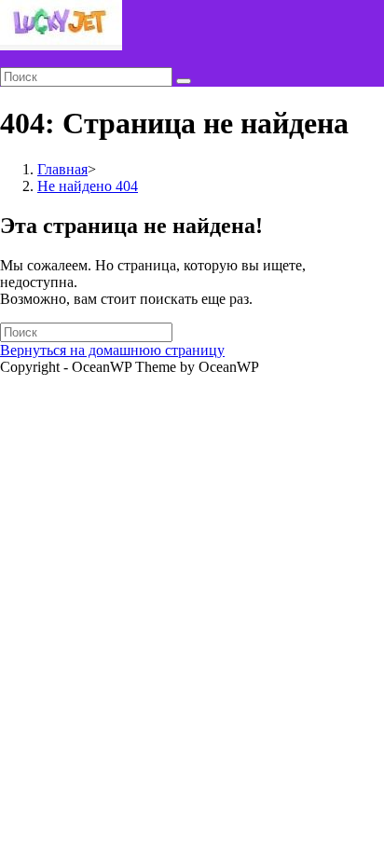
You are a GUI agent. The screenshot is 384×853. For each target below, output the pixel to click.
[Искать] (183, 81)
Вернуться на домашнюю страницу (112, 350)
